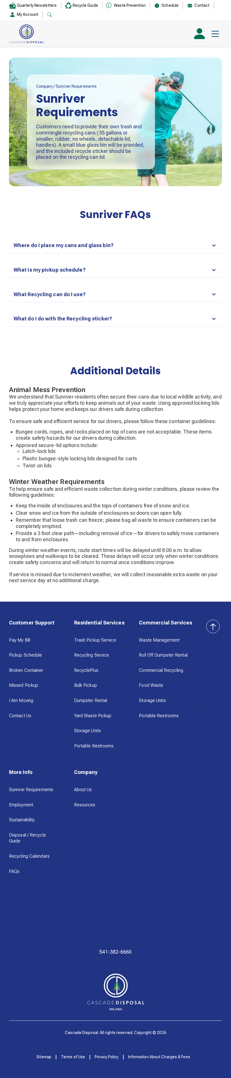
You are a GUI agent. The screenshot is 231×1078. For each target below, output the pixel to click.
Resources (84, 805)
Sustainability (22, 819)
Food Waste (151, 685)
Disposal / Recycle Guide (27, 838)
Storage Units (87, 730)
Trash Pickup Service (95, 640)
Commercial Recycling (161, 670)
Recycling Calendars (29, 856)
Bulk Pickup (85, 685)
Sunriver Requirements (31, 789)
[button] (215, 34)
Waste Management (159, 640)
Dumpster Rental (90, 700)
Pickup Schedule (25, 655)
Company (45, 86)
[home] (26, 34)
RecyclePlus (86, 670)
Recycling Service (91, 655)
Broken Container (26, 670)
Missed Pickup (23, 685)
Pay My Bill (19, 640)
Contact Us (20, 715)
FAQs (14, 871)
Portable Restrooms (94, 746)
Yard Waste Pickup (93, 715)
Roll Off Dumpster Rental (163, 655)
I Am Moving (21, 700)
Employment (21, 805)
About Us (83, 789)
